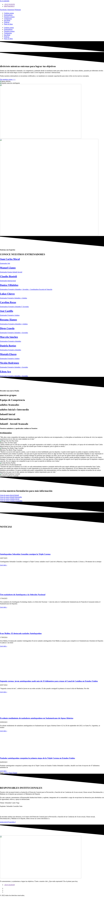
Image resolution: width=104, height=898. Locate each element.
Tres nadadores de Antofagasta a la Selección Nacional (22, 594)
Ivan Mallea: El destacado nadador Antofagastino (21, 633)
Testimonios (8, 18)
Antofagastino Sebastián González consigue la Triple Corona (25, 554)
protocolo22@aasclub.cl (8, 822)
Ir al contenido (4, 1)
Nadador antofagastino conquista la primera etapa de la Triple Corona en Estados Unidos (37, 758)
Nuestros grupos (9, 17)
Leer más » (3, 565)
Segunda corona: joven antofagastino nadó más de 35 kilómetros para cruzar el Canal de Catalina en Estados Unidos (49, 681)
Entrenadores (8, 15)
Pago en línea (8, 24)
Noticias (6, 22)
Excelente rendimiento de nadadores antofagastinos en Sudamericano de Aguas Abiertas (36, 718)
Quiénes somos (9, 13)
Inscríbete (7, 20)
